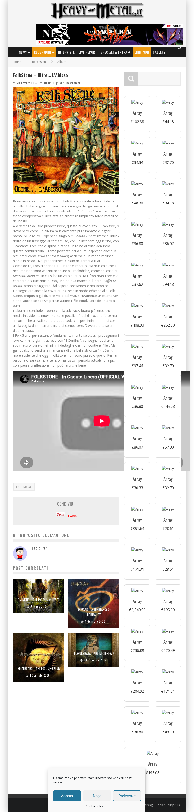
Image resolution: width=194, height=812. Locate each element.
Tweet (72, 515)
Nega (97, 796)
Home (17, 62)
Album (48, 83)
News (23, 51)
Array (137, 112)
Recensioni (42, 51)
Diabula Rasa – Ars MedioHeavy (94, 653)
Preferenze (127, 796)
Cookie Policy (95, 806)
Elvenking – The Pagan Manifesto (39, 599)
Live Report (88, 51)
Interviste (66, 51)
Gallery (159, 51)
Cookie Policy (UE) (168, 805)
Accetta (67, 796)
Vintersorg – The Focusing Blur (39, 668)
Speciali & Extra (114, 51)
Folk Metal (24, 487)
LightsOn (141, 51)
